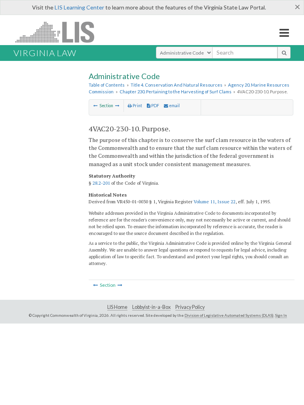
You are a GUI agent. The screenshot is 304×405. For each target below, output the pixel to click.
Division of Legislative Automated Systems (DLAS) (229, 315)
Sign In (281, 315)
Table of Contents (107, 84)
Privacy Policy (190, 307)
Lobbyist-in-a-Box (151, 307)
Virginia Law (44, 52)
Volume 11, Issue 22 (215, 201)
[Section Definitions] (117, 105)
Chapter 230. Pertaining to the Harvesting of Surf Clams (176, 91)
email (174, 105)
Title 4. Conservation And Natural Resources (176, 84)
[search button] (284, 53)
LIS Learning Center (79, 7)
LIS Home (117, 307)
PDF (154, 105)
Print (137, 105)
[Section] (95, 105)
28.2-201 (101, 183)
